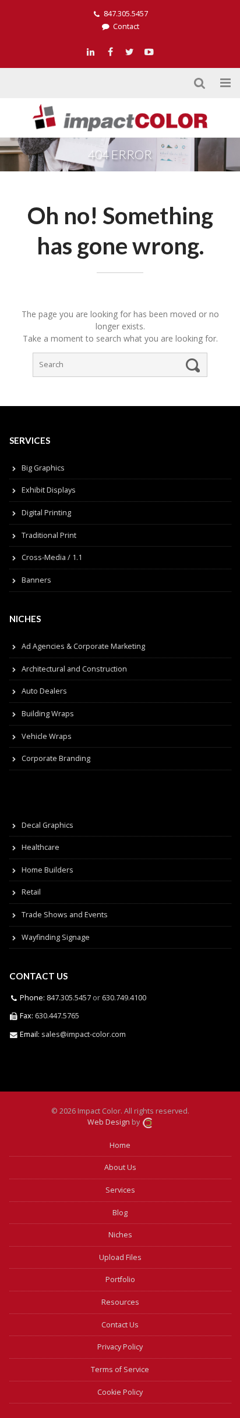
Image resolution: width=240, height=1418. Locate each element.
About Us (120, 1167)
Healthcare (40, 847)
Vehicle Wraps (47, 736)
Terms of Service (120, 1369)
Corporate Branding (56, 758)
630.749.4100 (123, 998)
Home (120, 1145)
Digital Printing (46, 513)
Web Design (108, 1122)
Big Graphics (43, 468)
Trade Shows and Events (65, 915)
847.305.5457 (126, 14)
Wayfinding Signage (56, 937)
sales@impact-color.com (83, 1034)
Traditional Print (49, 535)
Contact (126, 26)
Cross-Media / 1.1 (52, 557)
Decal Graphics (47, 825)
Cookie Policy (120, 1392)
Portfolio (120, 1279)
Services (120, 1190)
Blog (120, 1213)
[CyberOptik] (147, 1122)
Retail (31, 892)
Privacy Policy (120, 1347)
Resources (120, 1302)
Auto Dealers (44, 691)
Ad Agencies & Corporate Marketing (83, 646)
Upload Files (120, 1257)
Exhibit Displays (49, 490)
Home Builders (47, 870)
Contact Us (120, 1325)
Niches (120, 1235)
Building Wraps (48, 714)
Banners (36, 580)
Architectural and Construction (74, 669)
